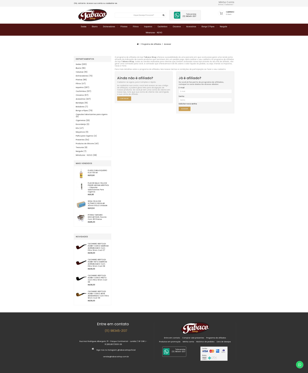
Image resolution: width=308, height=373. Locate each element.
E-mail (181, 88)
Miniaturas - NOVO (154, 32)
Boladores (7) (82, 106)
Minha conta (188, 341)
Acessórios (191, 26)
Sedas (84, 26)
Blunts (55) (81, 68)
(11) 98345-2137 (116, 330)
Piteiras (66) (81, 79)
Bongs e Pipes (208, 26)
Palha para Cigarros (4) (86, 136)
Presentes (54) (82, 139)
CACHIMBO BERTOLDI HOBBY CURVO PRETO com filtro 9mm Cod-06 (98, 278)
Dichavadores (109, 26)
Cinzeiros (177, 26)
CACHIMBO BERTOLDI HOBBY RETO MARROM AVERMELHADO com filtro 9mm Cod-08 (97, 262)
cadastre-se (111, 3)
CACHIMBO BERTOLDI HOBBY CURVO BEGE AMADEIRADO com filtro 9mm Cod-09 (98, 294)
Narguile (223, 26)
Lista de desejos (224, 341)
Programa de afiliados (151, 44)
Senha (181, 96)
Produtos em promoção (170, 341)
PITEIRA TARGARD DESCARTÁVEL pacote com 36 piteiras (97, 217)
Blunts (95, 26)
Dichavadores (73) (84, 76)
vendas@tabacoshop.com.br (116, 356)
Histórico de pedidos (205, 341)
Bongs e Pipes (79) (84, 110)
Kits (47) (80, 128)
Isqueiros (148, 26)
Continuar (124, 98)
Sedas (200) (81, 64)
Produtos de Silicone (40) (87, 143)
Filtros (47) (81, 83)
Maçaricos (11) (82, 132)
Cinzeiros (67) (82, 95)
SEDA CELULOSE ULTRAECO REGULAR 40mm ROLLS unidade (97, 203)
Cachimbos (162, 26)
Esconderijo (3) (82, 124)
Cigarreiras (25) (83, 120)
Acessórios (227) (83, 99)
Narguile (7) (81, 151)
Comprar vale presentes (193, 338)
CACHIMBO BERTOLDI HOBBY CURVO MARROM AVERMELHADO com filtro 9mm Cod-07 (98, 246)
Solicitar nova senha (188, 104)
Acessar (167, 44)
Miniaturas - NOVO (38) (86, 155)
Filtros (136, 26)
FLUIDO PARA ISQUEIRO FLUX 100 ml (97, 171)
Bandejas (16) (82, 103)
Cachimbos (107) (83, 91)
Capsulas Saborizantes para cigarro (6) (92, 115)
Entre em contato (172, 338)
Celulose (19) (82, 72)
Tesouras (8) (81, 147)
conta (100, 3)
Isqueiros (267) (82, 87)
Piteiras (123, 26)
